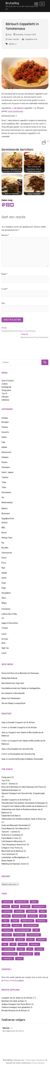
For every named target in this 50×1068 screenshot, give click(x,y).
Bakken (5, 508)
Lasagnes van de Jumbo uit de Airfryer (17, 998)
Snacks (5, 462)
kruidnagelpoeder (23, 930)
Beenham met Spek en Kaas (13, 1001)
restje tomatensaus (15, 111)
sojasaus (34, 944)
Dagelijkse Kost (31, 39)
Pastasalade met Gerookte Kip (20, 749)
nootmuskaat (34, 935)
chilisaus (7, 911)
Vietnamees (6, 492)
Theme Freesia (30, 1060)
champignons (39, 906)
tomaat (39, 949)
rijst (13, 944)
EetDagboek (6, 387)
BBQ (3, 527)
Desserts (5, 432)
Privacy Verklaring (11, 980)
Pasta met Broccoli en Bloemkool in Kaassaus (20, 673)
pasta (30, 939)
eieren (43, 911)
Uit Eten (5, 639)
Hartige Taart (7, 537)
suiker (21, 949)
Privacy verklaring (38, 1063)
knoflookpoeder (31, 925)
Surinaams (6, 467)
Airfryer (5, 522)
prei (5, 944)
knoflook (17, 925)
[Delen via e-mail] (12, 205)
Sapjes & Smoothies (10, 623)
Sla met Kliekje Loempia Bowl (13, 703)
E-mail (5, 289)
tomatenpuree (26, 954)
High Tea (5, 648)
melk (36, 930)
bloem (34, 902)
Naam (5, 274)
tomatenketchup (10, 954)
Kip (3, 542)
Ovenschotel (7, 552)
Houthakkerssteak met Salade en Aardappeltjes (21, 688)
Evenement (6, 609)
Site (3, 303)
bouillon (25, 906)
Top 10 (4, 393)
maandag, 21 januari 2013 (25, 34)
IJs (3, 618)
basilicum (7, 902)
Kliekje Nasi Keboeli (9, 678)
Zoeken (5, 384)
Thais (4, 482)
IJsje (3, 442)
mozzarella (19, 935)
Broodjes (5, 422)
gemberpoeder (19, 916)
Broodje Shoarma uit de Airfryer (14, 1010)
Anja (9, 34)
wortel (19, 958)
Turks (4, 487)
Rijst (3, 568)
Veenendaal (8, 958)
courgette (19, 911)
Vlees (4, 598)
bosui (6, 906)
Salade (4, 573)
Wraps (4, 603)
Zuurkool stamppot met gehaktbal (16, 1007)
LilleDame (5, 400)
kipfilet (6, 925)
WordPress (40, 1060)
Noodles (5, 547)
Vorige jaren (6, 390)
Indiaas (4, 447)
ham (43, 916)
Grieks (4, 437)
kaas (5, 921)
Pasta (4, 557)
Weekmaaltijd (7, 502)
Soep (4, 583)
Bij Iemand (6, 513)
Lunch (4, 634)
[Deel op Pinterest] (8, 205)
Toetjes (5, 628)
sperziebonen (8, 949)
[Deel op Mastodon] (4, 205)
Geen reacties (13, 39)
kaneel (15, 921)
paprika (20, 939)
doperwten (31, 911)
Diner (4, 643)
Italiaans (5, 457)
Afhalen (5, 418)
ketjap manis (27, 921)
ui (15, 44)
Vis (3, 497)
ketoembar (41, 921)
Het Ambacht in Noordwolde (13, 693)
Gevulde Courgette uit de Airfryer (21, 722)
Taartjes (5, 477)
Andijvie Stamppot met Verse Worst (16, 1004)
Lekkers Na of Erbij (9, 614)
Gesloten (32, 916)
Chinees (5, 427)
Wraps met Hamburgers (11, 698)
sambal (23, 944)
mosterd (7, 935)
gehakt (11, 44)
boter (15, 906)
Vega (4, 588)
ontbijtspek (8, 939)
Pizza (4, 562)
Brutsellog (12, 3)
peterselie (41, 939)
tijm (29, 949)
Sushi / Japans (7, 472)
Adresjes (5, 396)
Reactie (5, 235)
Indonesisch (6, 452)
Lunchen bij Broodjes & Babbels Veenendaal (25, 759)
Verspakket (6, 593)
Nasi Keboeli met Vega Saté (13, 683)
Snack (4, 578)
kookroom (7, 930)
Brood (4, 532)
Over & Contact (8, 380)
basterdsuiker (21, 902)
